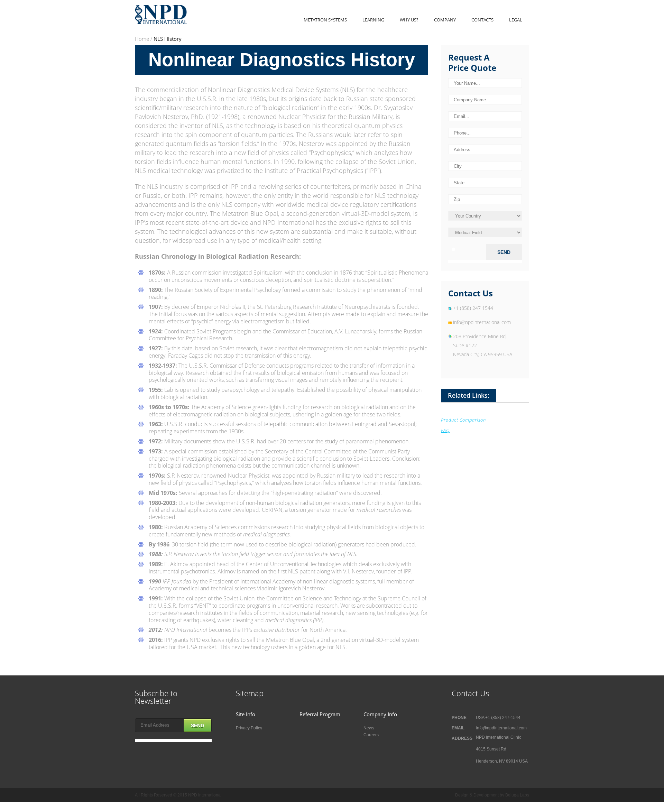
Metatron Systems (325, 20)
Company (445, 20)
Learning (373, 20)
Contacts (482, 20)
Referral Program (319, 714)
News (368, 728)
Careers (371, 734)
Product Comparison (463, 420)
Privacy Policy (249, 728)
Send (197, 725)
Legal (515, 20)
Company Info (380, 714)
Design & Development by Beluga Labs (492, 795)
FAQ (445, 430)
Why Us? (409, 20)
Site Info (245, 714)
